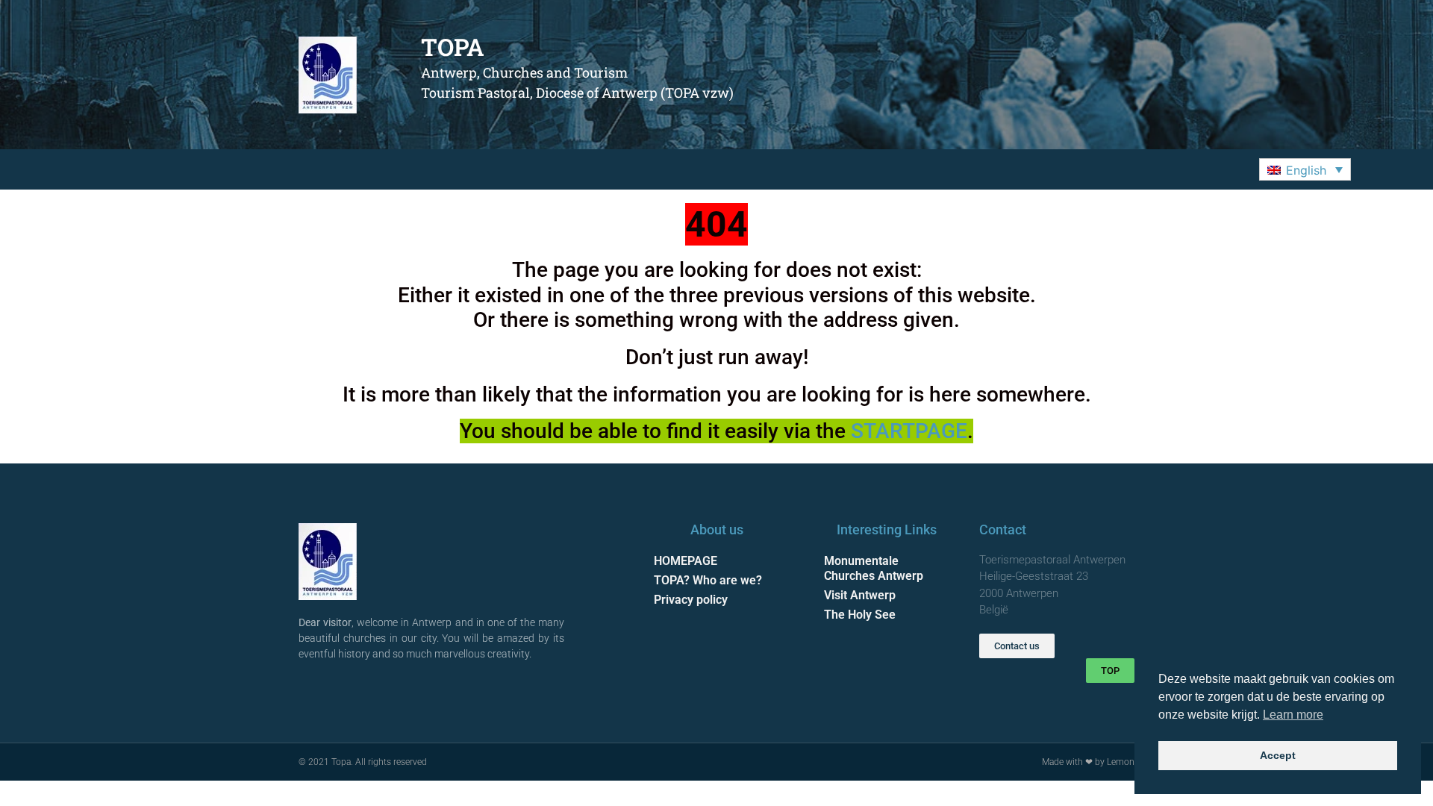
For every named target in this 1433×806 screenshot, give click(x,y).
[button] (1305, 169)
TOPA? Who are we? (708, 580)
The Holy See (860, 614)
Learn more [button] (1293, 714)
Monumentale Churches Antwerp (873, 568)
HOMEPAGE (685, 561)
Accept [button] (1278, 755)
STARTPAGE (909, 431)
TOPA (452, 47)
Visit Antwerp (860, 595)
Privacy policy (691, 600)
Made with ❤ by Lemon (1088, 762)
